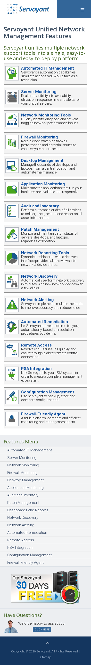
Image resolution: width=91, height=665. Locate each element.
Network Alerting (37, 299)
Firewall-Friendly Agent (43, 414)
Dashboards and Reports (27, 510)
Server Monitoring (38, 91)
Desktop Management (42, 160)
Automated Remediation (44, 321)
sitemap (45, 657)
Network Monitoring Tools (46, 115)
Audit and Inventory (40, 205)
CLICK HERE (42, 629)
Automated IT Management (47, 68)
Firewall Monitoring (39, 137)
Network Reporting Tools (45, 252)
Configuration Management (47, 392)
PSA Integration (36, 368)
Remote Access (36, 345)
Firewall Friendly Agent (25, 562)
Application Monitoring (43, 183)
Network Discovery (39, 276)
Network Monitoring (23, 465)
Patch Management (40, 229)
